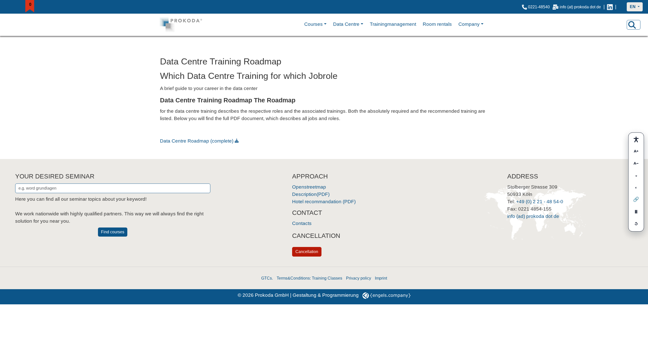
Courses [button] (313, 24)
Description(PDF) (311, 194)
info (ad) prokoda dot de (533, 216)
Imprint (381, 278)
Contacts (302, 223)
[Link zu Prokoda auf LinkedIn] (610, 7)
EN (633, 7)
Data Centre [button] (346, 24)
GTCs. (267, 278)
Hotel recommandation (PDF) (324, 201)
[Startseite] (186, 25)
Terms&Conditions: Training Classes (309, 278)
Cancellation (306, 251)
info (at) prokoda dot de (580, 7)
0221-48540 (538, 7)
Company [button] (469, 24)
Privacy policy (358, 278)
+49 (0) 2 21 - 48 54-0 (539, 201)
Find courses (112, 232)
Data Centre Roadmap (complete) (196, 141)
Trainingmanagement (393, 24)
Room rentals (437, 24)
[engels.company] (386, 295)
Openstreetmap (309, 187)
